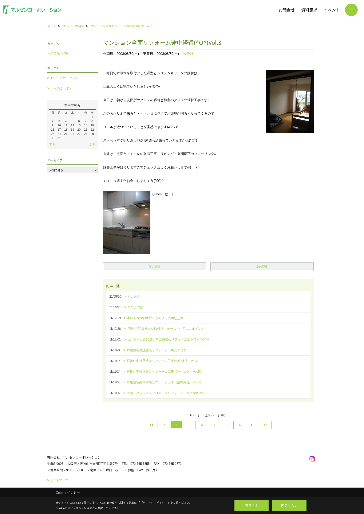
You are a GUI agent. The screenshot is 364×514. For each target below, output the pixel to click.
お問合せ (287, 10)
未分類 (188, 54)
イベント (332, 10)
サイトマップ (59, 480)
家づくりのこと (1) (63, 77)
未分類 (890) (59, 53)
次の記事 (262, 266)
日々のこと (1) (60, 88)
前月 (52, 144)
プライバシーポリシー (153, 503)
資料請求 (309, 10)
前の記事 (155, 266)
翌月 (92, 144)
